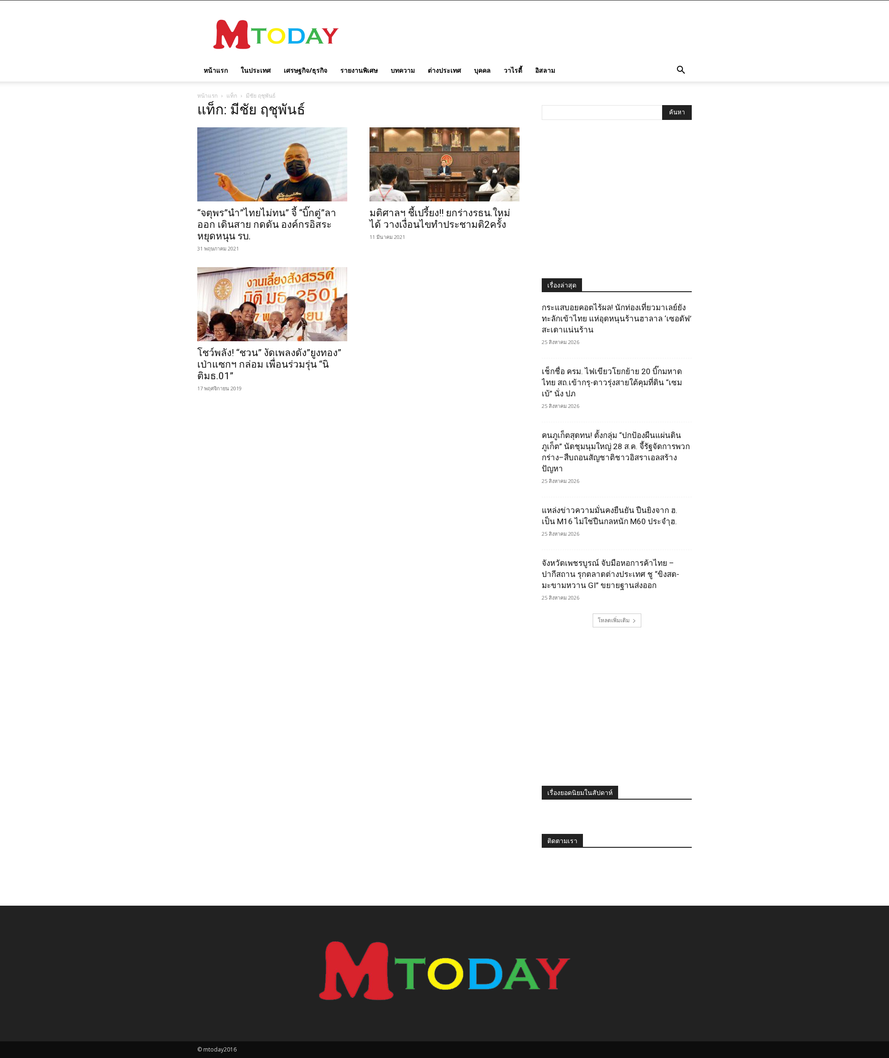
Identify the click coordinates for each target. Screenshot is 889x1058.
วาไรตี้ (513, 70)
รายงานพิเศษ (359, 70)
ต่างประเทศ (444, 70)
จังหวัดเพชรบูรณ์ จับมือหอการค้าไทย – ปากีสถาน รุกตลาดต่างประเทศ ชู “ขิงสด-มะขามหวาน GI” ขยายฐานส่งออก (610, 574)
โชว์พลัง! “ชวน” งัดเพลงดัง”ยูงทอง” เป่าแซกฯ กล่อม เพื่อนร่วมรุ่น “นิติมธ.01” (269, 364)
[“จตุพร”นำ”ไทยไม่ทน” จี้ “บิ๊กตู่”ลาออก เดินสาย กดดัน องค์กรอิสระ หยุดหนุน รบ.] (272, 164)
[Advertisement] (523, 34)
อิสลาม (545, 70)
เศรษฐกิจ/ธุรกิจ (305, 70)
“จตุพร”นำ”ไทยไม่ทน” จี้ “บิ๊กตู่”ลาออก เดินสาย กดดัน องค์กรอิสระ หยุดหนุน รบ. (266, 224)
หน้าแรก (216, 70)
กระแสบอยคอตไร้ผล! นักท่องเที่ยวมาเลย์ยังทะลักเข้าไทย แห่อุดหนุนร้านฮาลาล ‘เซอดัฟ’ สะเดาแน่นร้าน (616, 318)
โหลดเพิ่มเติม (614, 620)
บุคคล (482, 70)
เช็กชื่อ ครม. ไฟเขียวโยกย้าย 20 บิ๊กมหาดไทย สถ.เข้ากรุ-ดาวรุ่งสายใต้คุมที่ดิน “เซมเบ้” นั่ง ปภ (612, 382)
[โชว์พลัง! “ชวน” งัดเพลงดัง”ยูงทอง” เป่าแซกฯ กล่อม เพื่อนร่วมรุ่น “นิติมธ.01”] (272, 304)
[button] (681, 71)
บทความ (403, 70)
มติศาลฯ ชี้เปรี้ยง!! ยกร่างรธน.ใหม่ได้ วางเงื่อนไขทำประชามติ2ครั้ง (439, 218)
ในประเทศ (256, 70)
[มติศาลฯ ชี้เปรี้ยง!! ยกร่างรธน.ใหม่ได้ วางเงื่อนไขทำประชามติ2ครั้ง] (444, 164)
